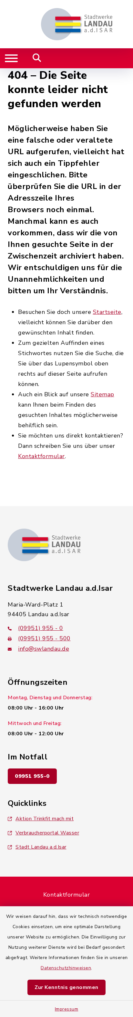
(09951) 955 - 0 (40, 628)
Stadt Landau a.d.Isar (40, 847)
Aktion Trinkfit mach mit (44, 818)
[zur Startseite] (76, 24)
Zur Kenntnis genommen (66, 987)
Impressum (66, 1009)
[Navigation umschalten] (11, 58)
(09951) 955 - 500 (44, 638)
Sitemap (102, 394)
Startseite (107, 312)
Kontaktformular (41, 456)
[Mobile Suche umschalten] (37, 58)
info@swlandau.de (43, 649)
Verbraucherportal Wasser (47, 832)
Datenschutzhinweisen (66, 968)
